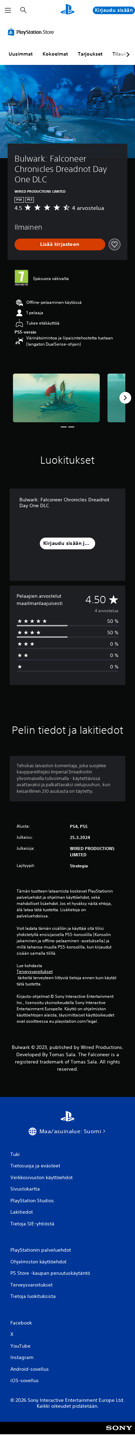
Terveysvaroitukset (35, 971)
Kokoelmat (55, 54)
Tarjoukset (90, 54)
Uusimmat (21, 54)
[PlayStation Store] (32, 31)
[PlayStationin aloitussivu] (67, 10)
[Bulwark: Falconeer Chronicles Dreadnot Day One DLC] (56, 398)
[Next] (125, 398)
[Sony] (119, 1433)
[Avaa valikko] (8, 10)
